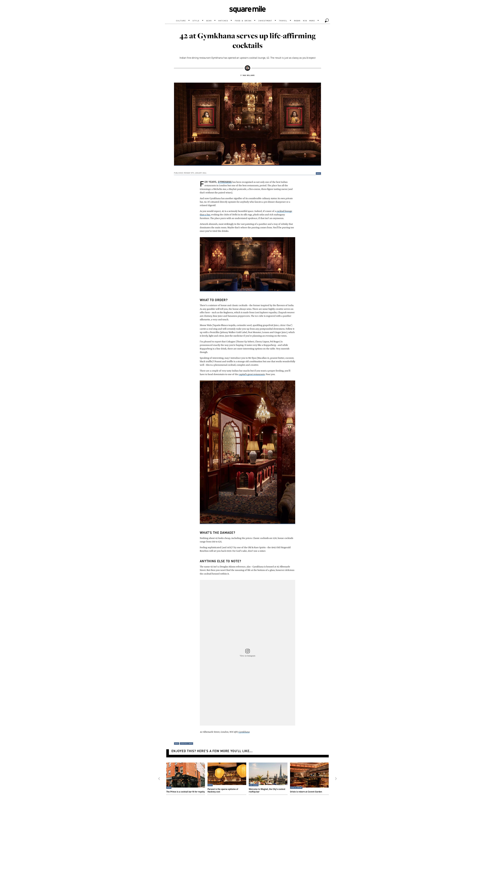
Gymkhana (225, 181)
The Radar (254, 785)
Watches (223, 20)
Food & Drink (243, 20)
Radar (297, 20)
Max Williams (249, 75)
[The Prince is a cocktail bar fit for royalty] (185, 779)
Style (195, 20)
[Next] (333, 778)
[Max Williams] (247, 68)
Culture (181, 20)
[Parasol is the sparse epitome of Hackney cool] (227, 779)
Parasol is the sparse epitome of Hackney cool (223, 790)
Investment (265, 20)
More (312, 20)
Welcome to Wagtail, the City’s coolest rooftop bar (267, 790)
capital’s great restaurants (252, 374)
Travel (283, 20)
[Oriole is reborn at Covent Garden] (309, 779)
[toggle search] (327, 20)
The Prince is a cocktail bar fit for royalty (185, 791)
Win (305, 20)
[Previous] (161, 778)
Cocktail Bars (186, 743)
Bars (318, 173)
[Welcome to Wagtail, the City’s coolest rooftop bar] (268, 779)
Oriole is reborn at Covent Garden (306, 791)
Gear (209, 20)
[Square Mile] (247, 10)
